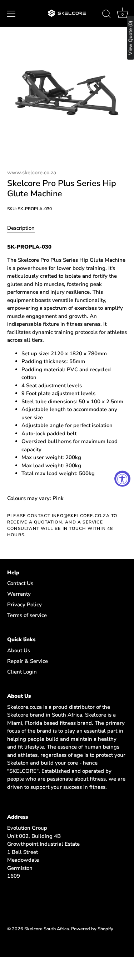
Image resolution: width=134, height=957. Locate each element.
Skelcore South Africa (46, 929)
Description (21, 228)
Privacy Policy (24, 604)
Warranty (19, 593)
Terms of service (27, 615)
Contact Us (20, 583)
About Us (18, 650)
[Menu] (11, 14)
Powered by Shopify (92, 929)
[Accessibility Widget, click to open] (122, 478)
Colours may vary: (29, 498)
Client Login (22, 671)
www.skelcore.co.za (31, 172)
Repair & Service (27, 661)
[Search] (106, 15)
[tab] (24, 228)
